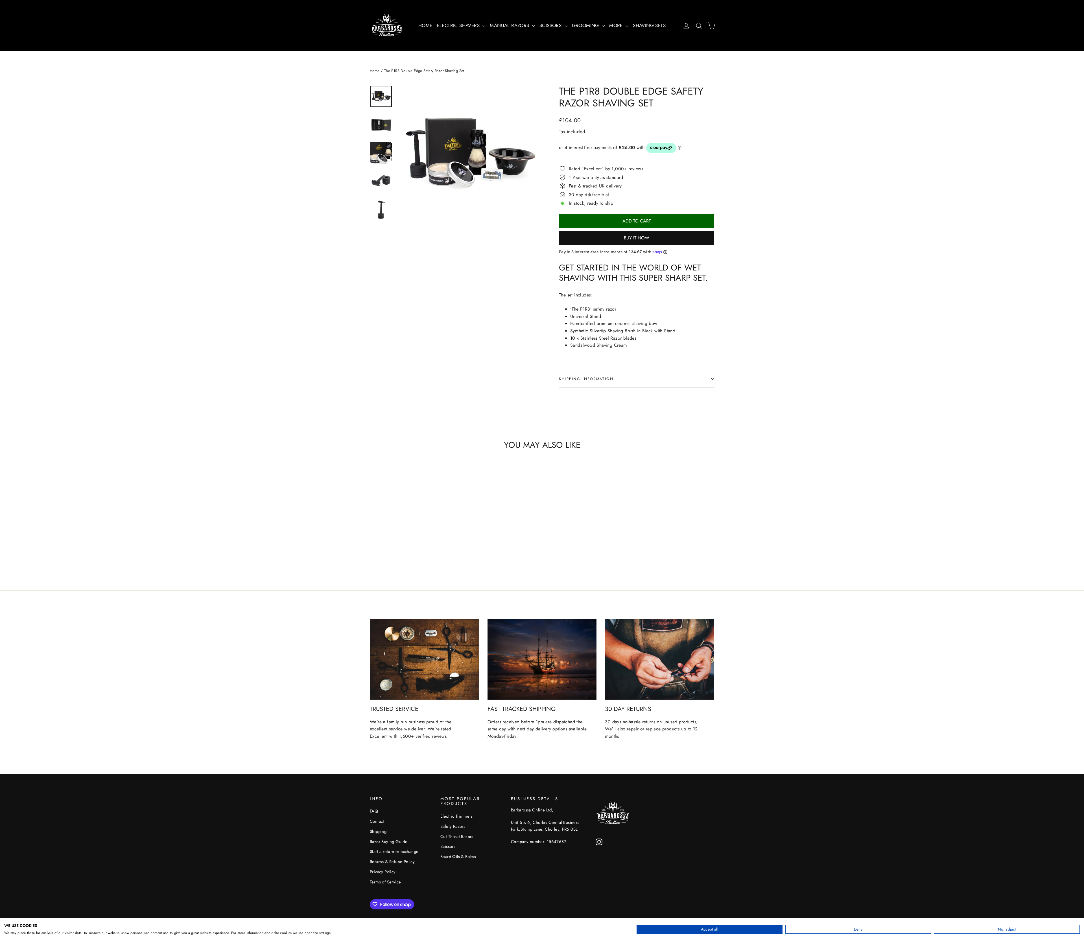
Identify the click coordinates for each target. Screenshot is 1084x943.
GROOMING (586, 25)
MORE (616, 25)
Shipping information (586, 378)
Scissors (447, 846)
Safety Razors (452, 826)
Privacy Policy (383, 872)
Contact (377, 821)
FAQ (374, 811)
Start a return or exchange (394, 851)
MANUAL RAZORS (510, 25)
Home (375, 70)
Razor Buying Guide (388, 842)
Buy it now (636, 238)
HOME (425, 25)
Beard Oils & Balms (458, 856)
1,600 (405, 736)
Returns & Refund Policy (392, 862)
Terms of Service (385, 882)
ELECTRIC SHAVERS (459, 25)
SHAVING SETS (649, 25)
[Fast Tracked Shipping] (542, 659)
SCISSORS (551, 25)
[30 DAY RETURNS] (659, 659)
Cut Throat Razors (456, 836)
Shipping (378, 831)
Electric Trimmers (456, 816)
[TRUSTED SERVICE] (424, 659)
